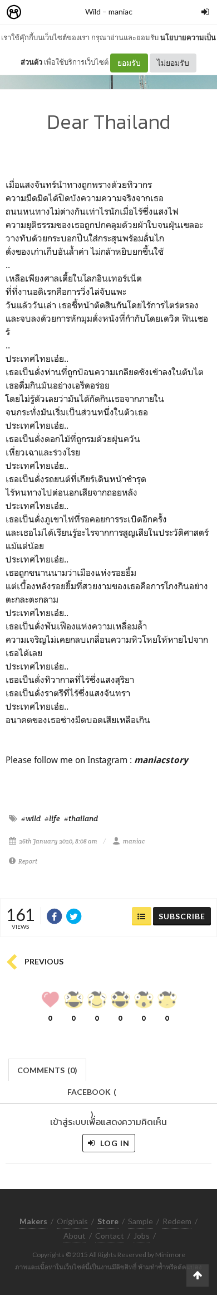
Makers (38, 12)
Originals (72, 1221)
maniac (120, 11)
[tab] (47, 1069)
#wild (31, 818)
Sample (140, 1221)
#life (52, 818)
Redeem (176, 1221)
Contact (109, 1235)
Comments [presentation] (47, 1070)
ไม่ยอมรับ (173, 62)
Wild (93, 11)
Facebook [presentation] (91, 1095)
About (74, 1235)
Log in (114, 1143)
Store (77, 12)
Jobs (142, 1235)
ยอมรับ (129, 62)
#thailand (81, 818)
